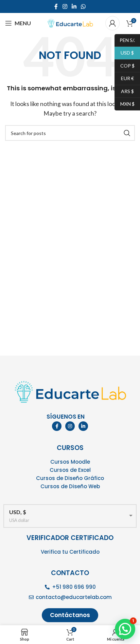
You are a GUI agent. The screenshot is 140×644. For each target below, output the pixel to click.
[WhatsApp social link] (83, 6)
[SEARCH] (127, 133)
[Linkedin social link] (73, 6)
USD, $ (17, 512)
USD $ (124, 52)
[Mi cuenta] (112, 23)
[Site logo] (70, 22)
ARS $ (124, 91)
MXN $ (125, 103)
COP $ (125, 65)
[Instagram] (70, 426)
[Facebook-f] (57, 426)
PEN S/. (125, 39)
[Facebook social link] (56, 6)
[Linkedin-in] (83, 426)
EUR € (124, 78)
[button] (125, 629)
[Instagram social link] (64, 6)
